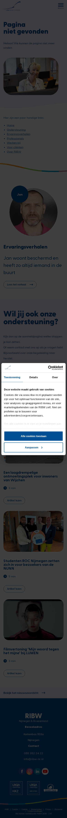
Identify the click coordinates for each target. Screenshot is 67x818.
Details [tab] (33, 377)
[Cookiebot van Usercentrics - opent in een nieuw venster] (48, 368)
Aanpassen (31, 447)
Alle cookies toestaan (33, 436)
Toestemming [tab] (12, 377)
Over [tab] (55, 377)
